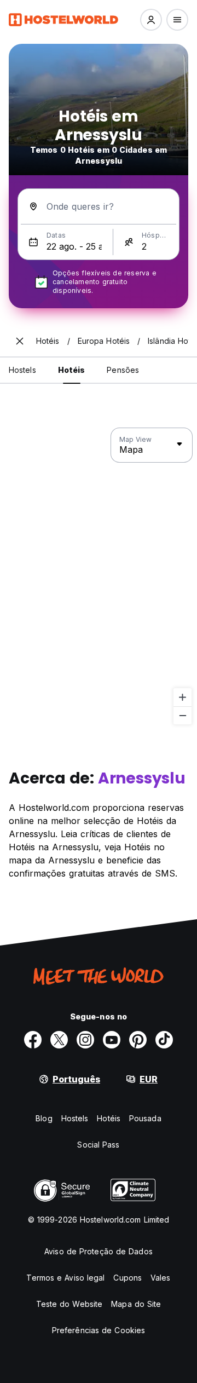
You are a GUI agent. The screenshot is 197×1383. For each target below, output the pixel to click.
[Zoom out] (182, 715)
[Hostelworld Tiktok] (164, 1039)
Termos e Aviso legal (65, 1277)
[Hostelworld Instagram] (85, 1039)
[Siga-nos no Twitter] (59, 1039)
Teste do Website (69, 1304)
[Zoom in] (182, 697)
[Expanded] (20, 341)
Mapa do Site (136, 1304)
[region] (98, 576)
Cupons (127, 1277)
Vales (160, 1277)
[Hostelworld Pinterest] (138, 1039)
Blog (44, 1118)
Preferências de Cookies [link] (98, 1330)
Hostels (75, 1118)
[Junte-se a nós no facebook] (33, 1039)
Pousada (145, 1118)
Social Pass (98, 1144)
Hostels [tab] (22, 369)
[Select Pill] (151, 20)
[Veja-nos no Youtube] (111, 1039)
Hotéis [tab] (71, 369)
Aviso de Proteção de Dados (98, 1251)
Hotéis (108, 1118)
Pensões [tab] (123, 369)
